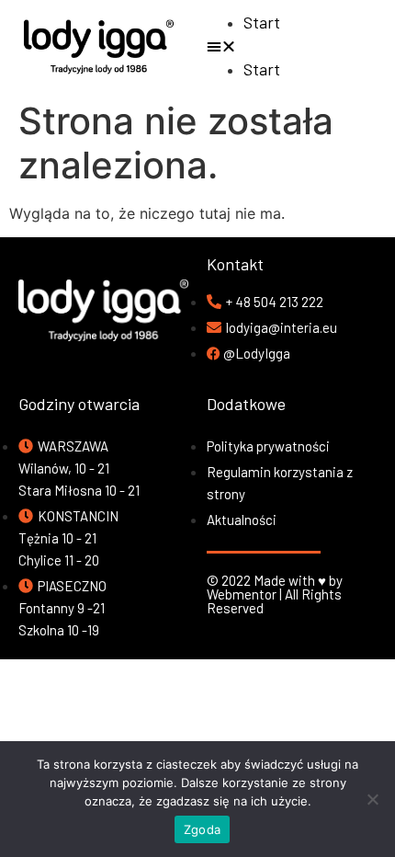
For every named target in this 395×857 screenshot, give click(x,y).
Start (261, 22)
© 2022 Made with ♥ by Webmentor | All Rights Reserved (275, 594)
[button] (296, 46)
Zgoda (202, 829)
